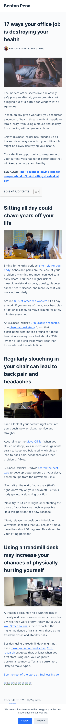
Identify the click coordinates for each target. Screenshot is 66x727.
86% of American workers (30, 301)
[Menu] (60, 5)
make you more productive (28, 648)
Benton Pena (17, 5)
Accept (25, 720)
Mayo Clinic (33, 441)
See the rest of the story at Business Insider (32, 674)
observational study (22, 327)
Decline (41, 720)
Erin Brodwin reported (45, 322)
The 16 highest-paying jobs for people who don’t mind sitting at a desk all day (32, 176)
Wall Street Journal (16, 626)
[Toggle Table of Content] (35, 192)
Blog (41, 48)
